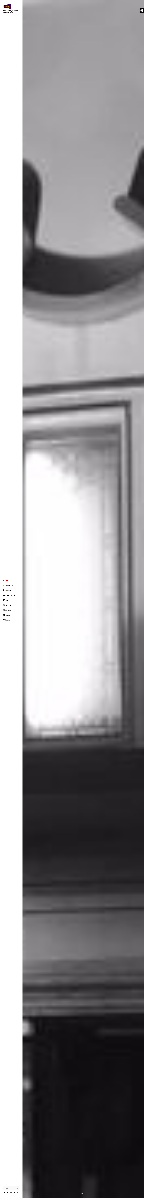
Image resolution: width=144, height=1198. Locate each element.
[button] (142, 10)
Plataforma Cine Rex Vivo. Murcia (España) (11, 11)
